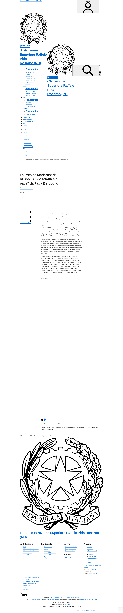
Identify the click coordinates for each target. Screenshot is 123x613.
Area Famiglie (28, 119)
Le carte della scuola (31, 80)
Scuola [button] (25, 66)
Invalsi (24, 557)
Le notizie (28, 102)
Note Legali (26, 589)
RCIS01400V (68, 604)
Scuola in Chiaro (27, 553)
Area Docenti (27, 117)
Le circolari (28, 104)
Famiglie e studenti (30, 93)
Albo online (26, 579)
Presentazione (29, 72)
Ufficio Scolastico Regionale (31, 549)
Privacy (25, 125)
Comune (25, 559)
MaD (24, 123)
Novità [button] (24, 97)
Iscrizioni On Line (27, 555)
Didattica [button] (25, 108)
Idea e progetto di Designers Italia (86, 611)
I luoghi (27, 74)
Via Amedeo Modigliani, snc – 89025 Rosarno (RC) (64, 597)
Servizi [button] (24, 86)
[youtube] (100, 72)
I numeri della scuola (31, 78)
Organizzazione (29, 82)
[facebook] (100, 70)
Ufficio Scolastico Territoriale (31, 551)
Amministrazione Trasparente (31, 577)
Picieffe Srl (94, 573)
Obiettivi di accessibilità (29, 583)
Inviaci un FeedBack (90, 569)
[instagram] (100, 74)
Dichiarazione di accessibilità (31, 581)
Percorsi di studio (30, 95)
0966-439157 (37, 599)
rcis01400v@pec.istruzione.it (88, 599)
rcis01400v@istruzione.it (52, 599)
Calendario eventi (30, 106)
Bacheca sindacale (28, 121)
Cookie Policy (26, 585)
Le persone (28, 76)
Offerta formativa (30, 114)
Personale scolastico (31, 91)
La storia (27, 84)
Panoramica (31, 69)
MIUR (24, 547)
